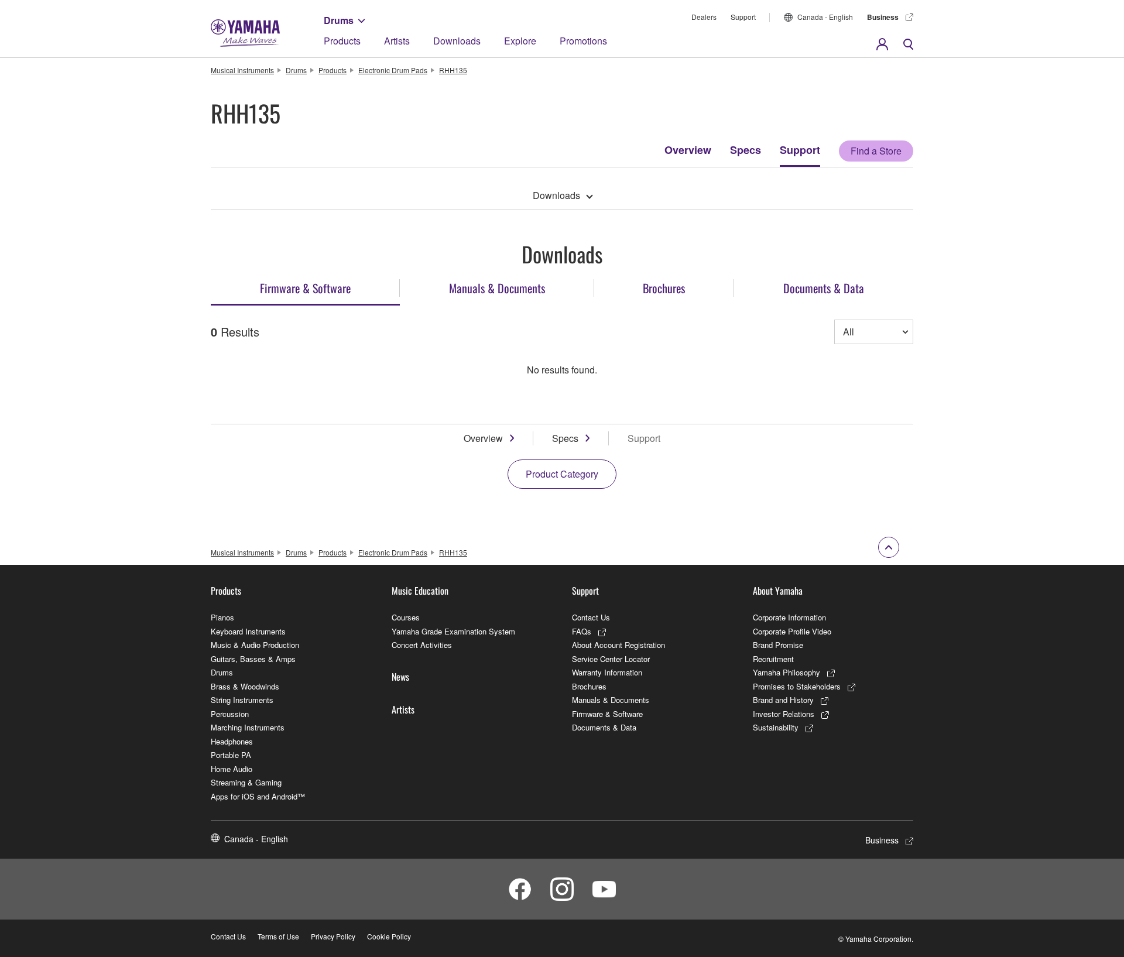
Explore (520, 40)
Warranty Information (607, 672)
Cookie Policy (389, 936)
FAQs (581, 631)
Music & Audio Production (255, 644)
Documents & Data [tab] (823, 288)
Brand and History (783, 699)
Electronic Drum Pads (392, 70)
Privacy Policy (333, 936)
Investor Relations (783, 713)
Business (883, 17)
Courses (406, 617)
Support (743, 17)
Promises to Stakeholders (797, 686)
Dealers (704, 17)
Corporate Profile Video (792, 631)
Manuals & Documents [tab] (497, 288)
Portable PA (231, 754)
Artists (397, 40)
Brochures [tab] (664, 288)
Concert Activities (422, 644)
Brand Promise (778, 644)
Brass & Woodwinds (245, 686)
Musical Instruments (242, 70)
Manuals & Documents (610, 699)
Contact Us (591, 617)
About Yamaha (778, 591)
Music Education (420, 591)
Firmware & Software (607, 713)
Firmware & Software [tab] (305, 288)
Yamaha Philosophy (786, 672)
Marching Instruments (248, 727)
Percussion (230, 713)
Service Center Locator (611, 658)
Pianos (222, 617)
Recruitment (773, 658)
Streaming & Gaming (246, 782)
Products (342, 40)
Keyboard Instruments (248, 631)
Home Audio (231, 768)
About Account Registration (618, 644)
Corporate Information (789, 617)
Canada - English (825, 17)
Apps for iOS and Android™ (258, 796)
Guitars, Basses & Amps (253, 658)
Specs (745, 149)
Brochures (589, 686)
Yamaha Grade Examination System (453, 631)
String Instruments (242, 699)
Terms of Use (278, 936)
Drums (339, 20)
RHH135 (453, 70)
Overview (687, 149)
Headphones (232, 741)
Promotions (583, 40)
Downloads (457, 40)
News (400, 677)
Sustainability (776, 727)
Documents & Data (604, 727)
